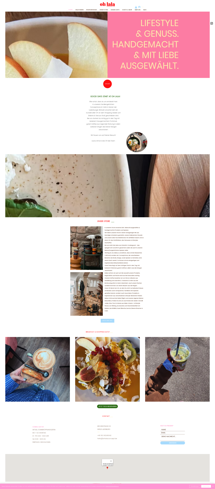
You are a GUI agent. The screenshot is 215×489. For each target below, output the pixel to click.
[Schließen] (213, 486)
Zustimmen (206, 486)
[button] (136, 7)
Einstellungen (195, 486)
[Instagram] (211, 23)
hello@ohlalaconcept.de (107, 438)
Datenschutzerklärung (112, 486)
